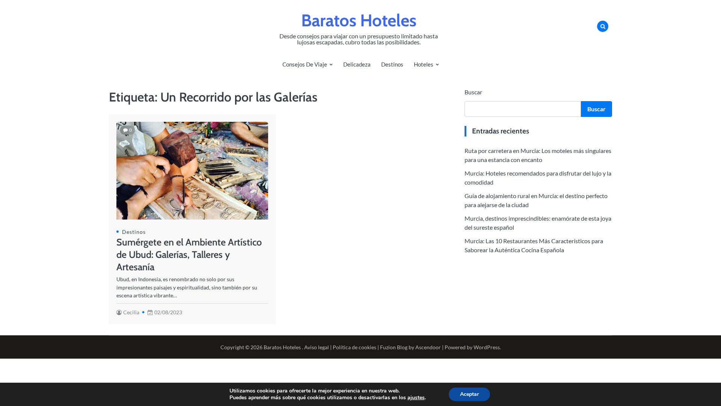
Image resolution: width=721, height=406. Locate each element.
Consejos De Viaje (304, 64)
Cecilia (131, 312)
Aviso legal (316, 347)
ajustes (416, 397)
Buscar (473, 91)
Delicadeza (357, 64)
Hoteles (423, 64)
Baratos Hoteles (358, 20)
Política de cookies (354, 347)
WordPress (487, 347)
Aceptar (469, 394)
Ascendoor (428, 347)
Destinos (392, 64)
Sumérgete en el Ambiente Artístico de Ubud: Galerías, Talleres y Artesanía (189, 254)
